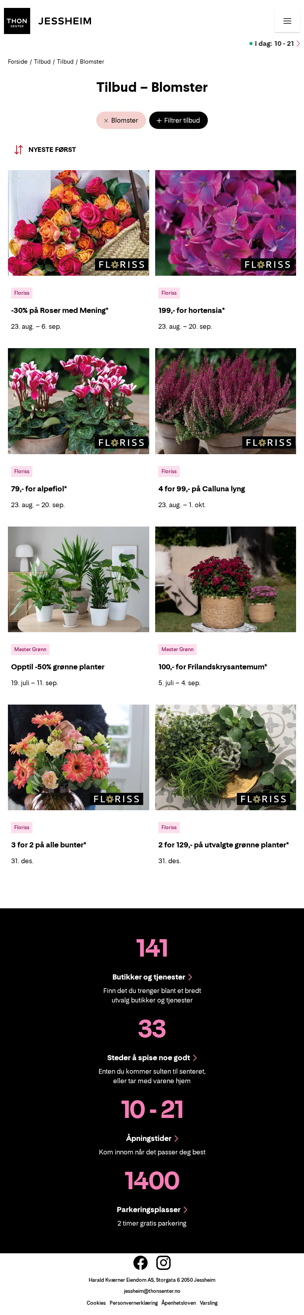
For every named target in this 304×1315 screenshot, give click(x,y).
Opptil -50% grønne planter (57, 667)
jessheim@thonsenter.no (152, 1291)
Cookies (96, 1303)
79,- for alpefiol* (39, 489)
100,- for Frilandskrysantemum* (212, 667)
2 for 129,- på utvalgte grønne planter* (223, 845)
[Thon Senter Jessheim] (47, 20)
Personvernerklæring (134, 1303)
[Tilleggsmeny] (287, 21)
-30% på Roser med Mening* (59, 310)
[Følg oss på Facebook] (140, 1262)
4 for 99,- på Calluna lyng (201, 489)
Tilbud (42, 61)
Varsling (208, 1303)
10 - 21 (274, 43)
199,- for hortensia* (191, 310)
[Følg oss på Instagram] (163, 1262)
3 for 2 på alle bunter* (48, 845)
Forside (18, 61)
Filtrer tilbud (181, 120)
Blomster (124, 120)
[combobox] (62, 149)
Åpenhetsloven (179, 1303)
